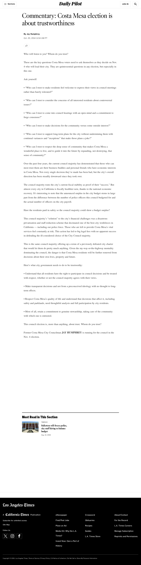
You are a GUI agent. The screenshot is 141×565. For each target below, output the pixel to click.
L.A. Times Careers (123, 526)
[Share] (26, 46)
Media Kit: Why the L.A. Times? (66, 533)
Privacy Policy (45, 558)
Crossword (90, 515)
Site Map (6, 525)
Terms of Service (34, 558)
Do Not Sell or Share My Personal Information (82, 558)
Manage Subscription (123, 531)
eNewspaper (61, 515)
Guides (88, 531)
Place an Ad (61, 526)
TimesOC (44, 422)
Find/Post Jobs (62, 520)
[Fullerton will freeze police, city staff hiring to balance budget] (30, 427)
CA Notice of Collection (58, 558)
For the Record (121, 520)
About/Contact (121, 515)
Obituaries (89, 520)
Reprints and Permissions (126, 536)
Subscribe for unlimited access (15, 521)
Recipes (88, 526)
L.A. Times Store (92, 536)
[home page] (70, 4)
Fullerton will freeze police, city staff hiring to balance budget (54, 428)
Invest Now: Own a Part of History (67, 543)
